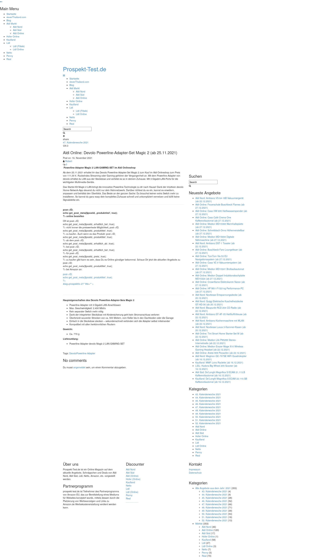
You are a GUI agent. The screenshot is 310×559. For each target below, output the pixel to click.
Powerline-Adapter (85, 353)
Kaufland (11, 39)
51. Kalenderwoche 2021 (208, 420)
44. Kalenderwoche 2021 (208, 397)
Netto (9, 52)
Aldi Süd (17, 30)
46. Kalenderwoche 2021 (208, 404)
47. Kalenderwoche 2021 (75, 142)
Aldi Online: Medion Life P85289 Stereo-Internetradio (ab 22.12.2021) (215, 341)
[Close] (1, 1)
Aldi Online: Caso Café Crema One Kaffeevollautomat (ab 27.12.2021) (213, 219)
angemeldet (79, 367)
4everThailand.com (16, 17)
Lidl (8, 43)
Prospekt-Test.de (84, 69)
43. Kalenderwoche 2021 (208, 394)
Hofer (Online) (133, 479)
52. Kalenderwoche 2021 (208, 423)
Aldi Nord (17, 26)
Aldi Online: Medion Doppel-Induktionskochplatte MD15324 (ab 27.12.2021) (220, 277)
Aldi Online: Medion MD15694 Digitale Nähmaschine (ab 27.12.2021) (214, 238)
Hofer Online (12, 36)
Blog (8, 20)
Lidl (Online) (132, 492)
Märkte (198, 523)
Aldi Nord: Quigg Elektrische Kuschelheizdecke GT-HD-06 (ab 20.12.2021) (219, 303)
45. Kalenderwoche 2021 (208, 400)
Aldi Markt (11, 23)
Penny (9, 55)
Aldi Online (18, 33)
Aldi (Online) (132, 475)
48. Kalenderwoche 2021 (208, 410)
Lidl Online (18, 49)
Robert (68, 161)
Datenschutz (195, 472)
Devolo (72, 353)
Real (8, 59)
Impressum (194, 469)
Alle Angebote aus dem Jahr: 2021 (213, 488)
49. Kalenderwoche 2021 (208, 413)
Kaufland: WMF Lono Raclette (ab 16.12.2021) (219, 362)
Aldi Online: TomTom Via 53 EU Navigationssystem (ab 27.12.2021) (213, 257)
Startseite (11, 13)
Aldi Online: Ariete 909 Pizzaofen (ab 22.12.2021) (220, 352)
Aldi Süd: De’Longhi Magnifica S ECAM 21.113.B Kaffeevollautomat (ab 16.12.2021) (220, 374)
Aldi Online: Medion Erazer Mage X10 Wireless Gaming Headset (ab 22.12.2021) (219, 348)
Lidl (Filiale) (19, 46)
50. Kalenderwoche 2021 (208, 416)
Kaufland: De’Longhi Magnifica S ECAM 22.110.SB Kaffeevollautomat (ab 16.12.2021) (221, 380)
